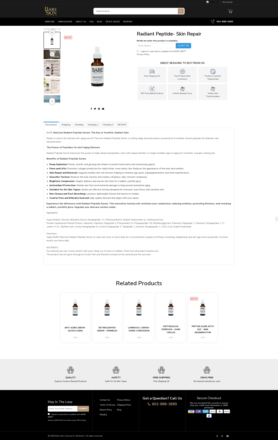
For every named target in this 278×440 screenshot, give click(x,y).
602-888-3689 (224, 21)
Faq (92, 21)
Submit (83, 408)
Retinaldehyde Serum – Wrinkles (107, 329)
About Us (81, 21)
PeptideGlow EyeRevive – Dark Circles (171, 329)
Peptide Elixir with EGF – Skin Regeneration (203, 329)
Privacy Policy (143, 54)
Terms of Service (107, 405)
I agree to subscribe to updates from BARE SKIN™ (67, 415)
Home (46, 29)
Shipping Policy (124, 405)
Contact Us (105, 400)
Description (51, 124)
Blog (99, 21)
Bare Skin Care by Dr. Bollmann (69, 435)
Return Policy (106, 409)
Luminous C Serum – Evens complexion (139, 329)
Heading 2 (108, 124)
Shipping (66, 124)
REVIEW (122, 124)
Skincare (49, 21)
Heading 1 (93, 124)
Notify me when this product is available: (157, 40)
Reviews (127, 21)
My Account (227, 2)
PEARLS (103, 414)
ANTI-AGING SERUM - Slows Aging (75, 329)
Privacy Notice (123, 400)
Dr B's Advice (113, 21)
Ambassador (65, 21)
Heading (79, 124)
